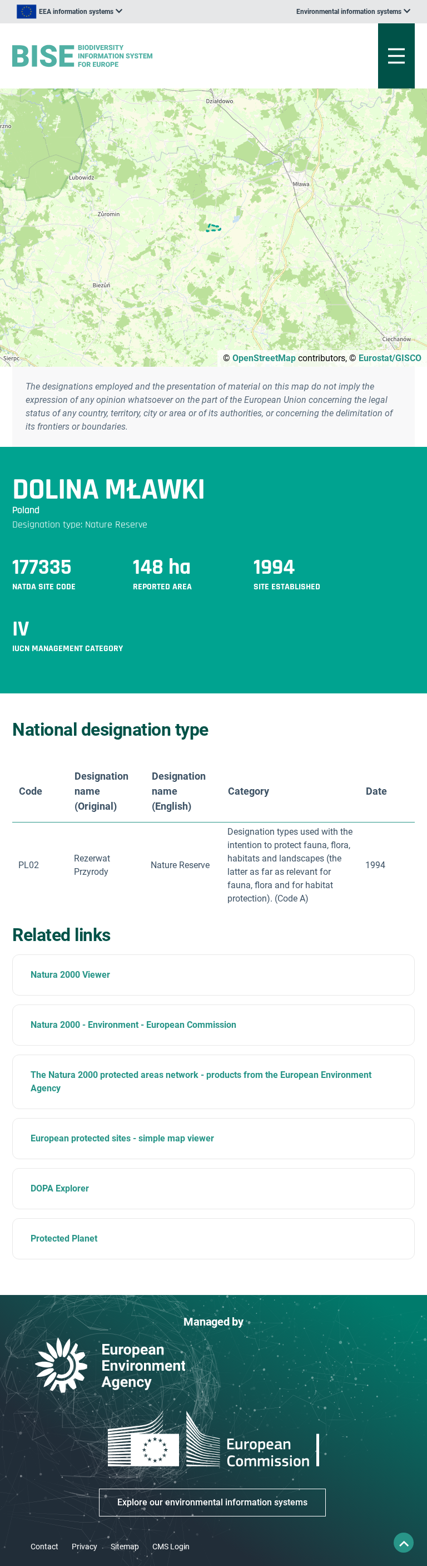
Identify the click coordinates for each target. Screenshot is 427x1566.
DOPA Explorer (60, 1188)
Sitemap (125, 1546)
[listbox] (69, 11)
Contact (44, 1546)
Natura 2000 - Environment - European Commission (133, 1025)
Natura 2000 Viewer (70, 974)
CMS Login (171, 1546)
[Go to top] (404, 1543)
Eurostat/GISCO (390, 358)
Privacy (84, 1546)
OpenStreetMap (264, 358)
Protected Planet (64, 1238)
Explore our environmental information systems (212, 1502)
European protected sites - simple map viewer (122, 1138)
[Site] (143, 56)
